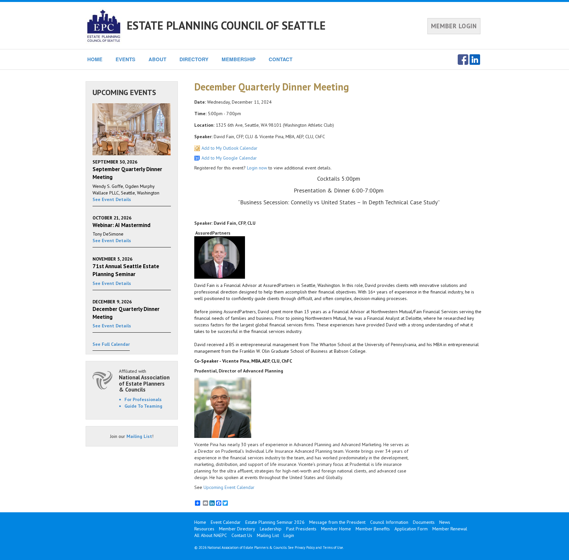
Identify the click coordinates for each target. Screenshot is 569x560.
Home (200, 522)
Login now (257, 168)
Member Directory (237, 529)
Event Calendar (226, 522)
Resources (204, 529)
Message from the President (337, 522)
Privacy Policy (305, 547)
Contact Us (241, 535)
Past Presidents (301, 529)
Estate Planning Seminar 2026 (275, 522)
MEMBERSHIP (239, 59)
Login (289, 535)
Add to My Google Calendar (229, 158)
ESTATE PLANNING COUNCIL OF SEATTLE (226, 25)
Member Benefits (373, 529)
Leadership (271, 529)
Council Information (389, 522)
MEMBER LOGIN (454, 26)
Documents (424, 522)
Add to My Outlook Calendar (229, 148)
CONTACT (280, 59)
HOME (94, 59)
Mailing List (139, 436)
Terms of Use (333, 547)
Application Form (411, 529)
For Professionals (143, 399)
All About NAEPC (210, 535)
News (444, 522)
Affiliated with (144, 380)
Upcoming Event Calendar (229, 487)
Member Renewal (449, 529)
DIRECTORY (193, 59)
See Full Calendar (111, 344)
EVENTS (125, 59)
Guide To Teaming (143, 406)
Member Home (336, 529)
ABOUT (157, 59)
